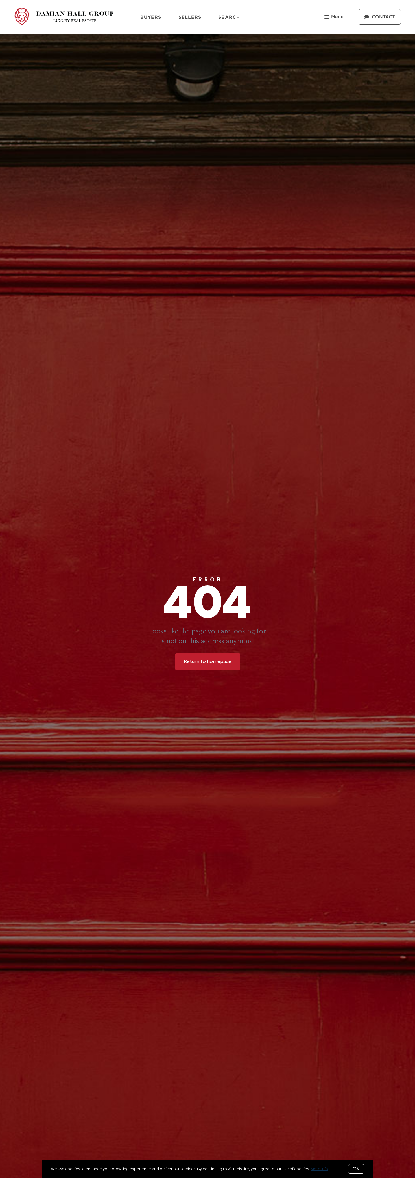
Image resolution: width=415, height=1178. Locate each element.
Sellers (190, 17)
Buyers (150, 17)
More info (319, 1168)
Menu (337, 17)
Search (229, 17)
